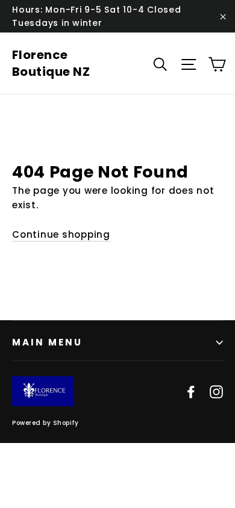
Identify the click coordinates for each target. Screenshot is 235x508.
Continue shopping (61, 234)
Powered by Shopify (45, 422)
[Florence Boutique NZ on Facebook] (191, 391)
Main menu (47, 342)
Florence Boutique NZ (51, 63)
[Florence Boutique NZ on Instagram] (216, 391)
